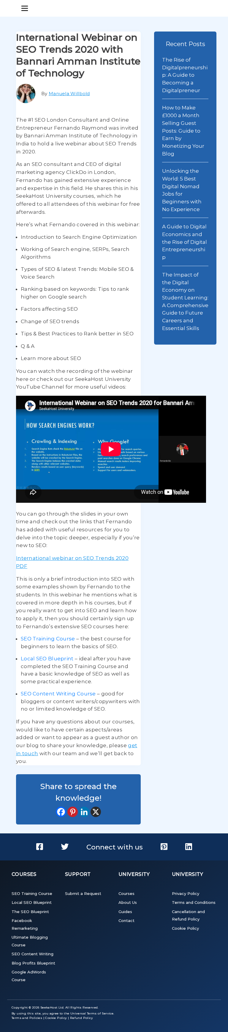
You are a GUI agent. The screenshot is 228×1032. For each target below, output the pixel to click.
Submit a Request (83, 893)
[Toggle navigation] (24, 8)
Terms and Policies (27, 1018)
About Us (127, 902)
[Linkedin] (84, 812)
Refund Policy (81, 1018)
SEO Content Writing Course (58, 694)
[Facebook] (61, 812)
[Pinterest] (72, 812)
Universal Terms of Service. (92, 1013)
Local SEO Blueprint (47, 659)
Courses (126, 893)
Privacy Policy (185, 893)
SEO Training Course (48, 639)
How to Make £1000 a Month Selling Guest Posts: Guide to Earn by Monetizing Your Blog (183, 130)
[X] (96, 812)
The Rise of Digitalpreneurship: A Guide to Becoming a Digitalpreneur (185, 74)
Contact (126, 920)
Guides (125, 911)
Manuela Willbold (69, 93)
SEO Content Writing (32, 953)
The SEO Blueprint (30, 911)
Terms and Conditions (194, 902)
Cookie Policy (185, 928)
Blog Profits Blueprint (33, 963)
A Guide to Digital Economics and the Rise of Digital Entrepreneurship (184, 241)
